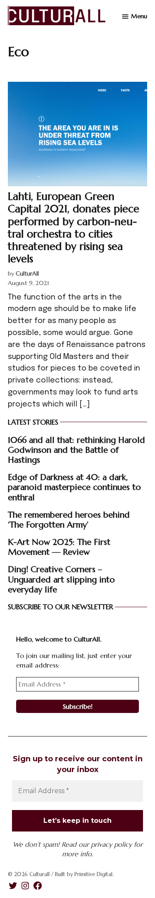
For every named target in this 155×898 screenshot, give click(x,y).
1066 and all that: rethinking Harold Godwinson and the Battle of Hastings (76, 450)
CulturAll (27, 273)
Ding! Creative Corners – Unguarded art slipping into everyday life (61, 579)
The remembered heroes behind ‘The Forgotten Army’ (69, 519)
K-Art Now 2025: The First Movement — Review (59, 547)
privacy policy (111, 844)
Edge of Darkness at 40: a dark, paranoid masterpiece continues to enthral (74, 487)
